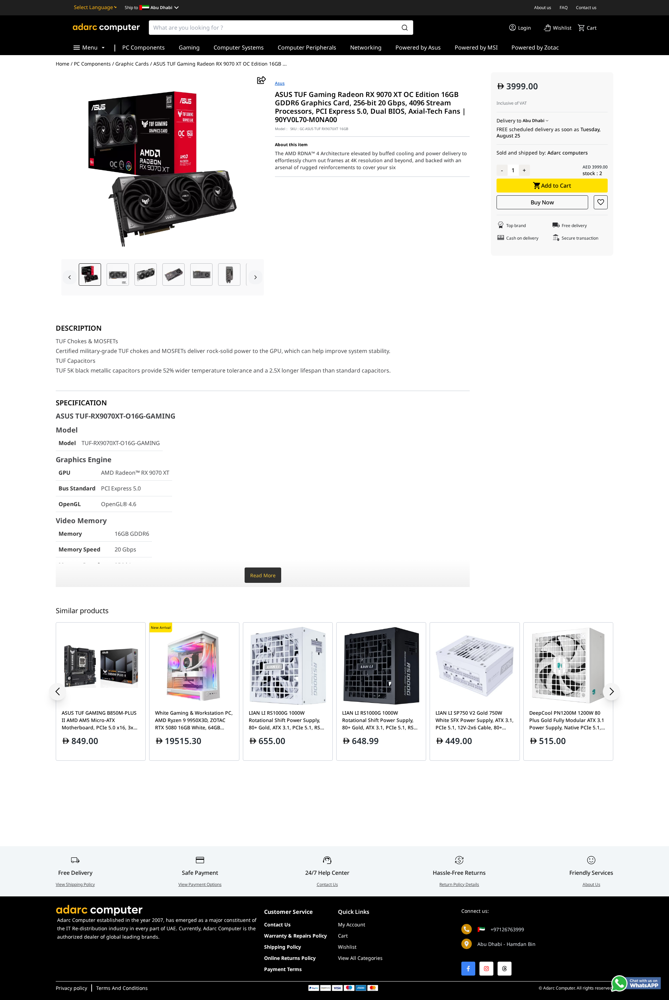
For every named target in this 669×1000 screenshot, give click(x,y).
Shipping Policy (282, 946)
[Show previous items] (63, 692)
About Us (591, 884)
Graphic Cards (132, 64)
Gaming (189, 47)
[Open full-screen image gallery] (162, 168)
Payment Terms (283, 969)
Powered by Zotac (535, 47)
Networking (366, 47)
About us (542, 7)
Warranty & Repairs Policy (295, 935)
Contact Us (327, 884)
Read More (263, 575)
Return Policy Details (459, 884)
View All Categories (360, 958)
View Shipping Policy (75, 884)
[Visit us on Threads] (505, 969)
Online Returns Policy (290, 958)
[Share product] (261, 80)
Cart (343, 935)
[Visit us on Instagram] (486, 969)
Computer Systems (239, 47)
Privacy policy (71, 988)
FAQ (564, 7)
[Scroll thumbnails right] (255, 277)
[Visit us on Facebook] (468, 969)
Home (62, 63)
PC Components (143, 47)
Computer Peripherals (307, 47)
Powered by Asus (418, 47)
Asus (280, 83)
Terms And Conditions (122, 988)
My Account (351, 924)
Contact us (586, 7)
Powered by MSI (476, 47)
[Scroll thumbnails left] (70, 277)
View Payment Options (200, 884)
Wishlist (347, 946)
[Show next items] (606, 692)
